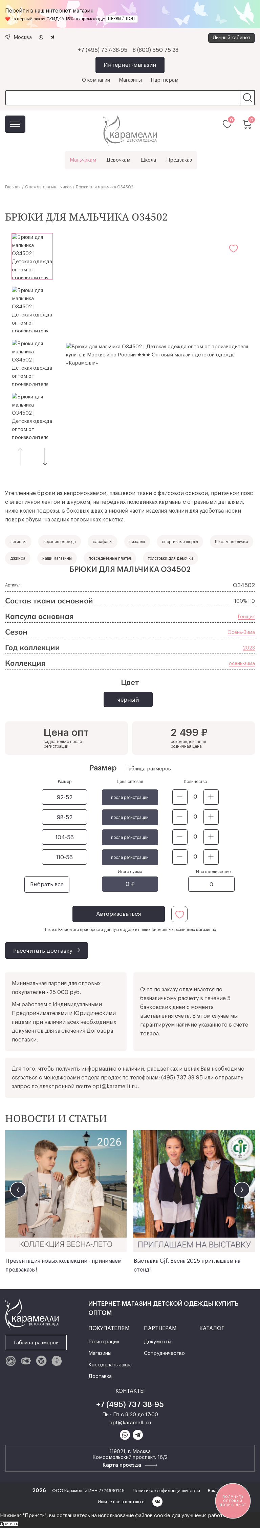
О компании (96, 80)
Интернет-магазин (130, 65)
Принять (9, 1524)
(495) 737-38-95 (182, 1077)
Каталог (15, 124)
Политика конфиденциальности (167, 1490)
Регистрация (103, 1341)
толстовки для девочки (170, 558)
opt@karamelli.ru (115, 1086)
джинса (17, 558)
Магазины (130, 80)
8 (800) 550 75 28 (155, 50)
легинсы (18, 542)
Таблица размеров (148, 768)
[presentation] (18, 1190)
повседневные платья (110, 558)
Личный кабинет (232, 37)
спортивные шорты (180, 542)
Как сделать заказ (110, 1364)
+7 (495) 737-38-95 (102, 50)
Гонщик (246, 617)
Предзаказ (179, 160)
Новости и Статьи (56, 1118)
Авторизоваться (118, 914)
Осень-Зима (241, 632)
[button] (45, 456)
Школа (148, 160)
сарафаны (102, 542)
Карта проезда (123, 1465)
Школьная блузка (231, 542)
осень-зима (242, 663)
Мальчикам (83, 160)
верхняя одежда (59, 542)
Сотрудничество (164, 1353)
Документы (157, 1341)
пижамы (137, 542)
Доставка (100, 1376)
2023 (249, 648)
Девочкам (118, 160)
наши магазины (57, 558)
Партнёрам (164, 80)
